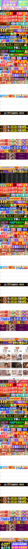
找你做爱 (17, 176)
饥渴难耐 (12, 176)
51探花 (17, 179)
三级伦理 (7, 175)
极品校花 (21, 182)
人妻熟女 (21, 175)
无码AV (2, 179)
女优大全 (26, 179)
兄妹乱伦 (12, 182)
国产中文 (7, 182)
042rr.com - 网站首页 (6, 10)
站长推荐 (2, 176)
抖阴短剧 (26, 182)
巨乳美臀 (17, 175)
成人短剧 (17, 182)
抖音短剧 (7, 179)
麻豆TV (12, 179)
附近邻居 (7, 176)
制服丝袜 (26, 175)
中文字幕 (12, 175)
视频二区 (2, 175)
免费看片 (2, 182)
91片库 (21, 179)
